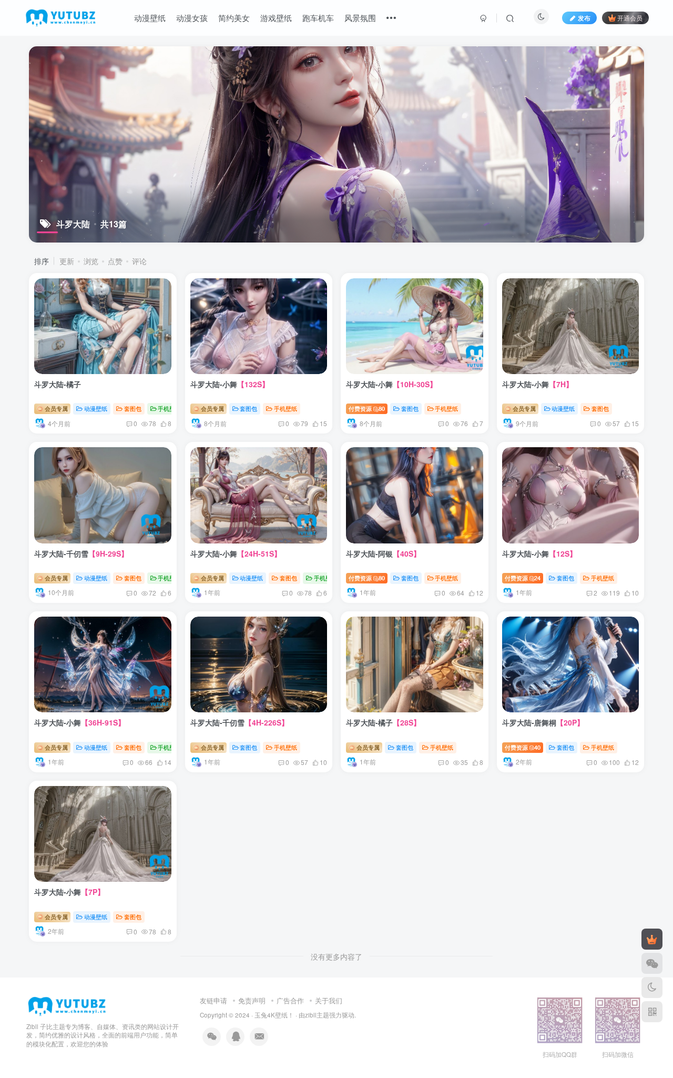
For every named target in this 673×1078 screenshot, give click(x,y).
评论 (139, 261)
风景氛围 (360, 17)
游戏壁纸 (276, 17)
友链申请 (213, 1000)
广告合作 (290, 1000)
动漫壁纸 (150, 17)
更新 (66, 261)
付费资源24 (523, 577)
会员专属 (55, 408)
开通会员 (630, 17)
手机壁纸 (169, 408)
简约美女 (234, 17)
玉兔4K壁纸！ (274, 1015)
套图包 (132, 408)
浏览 (91, 261)
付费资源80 (367, 408)
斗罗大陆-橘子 (57, 384)
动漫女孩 (192, 17)
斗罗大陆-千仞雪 (81, 553)
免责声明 (252, 1000)
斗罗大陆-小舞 (229, 384)
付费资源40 (523, 747)
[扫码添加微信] (651, 963)
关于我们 (328, 1000)
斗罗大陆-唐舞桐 (543, 722)
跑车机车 (318, 17)
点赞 (115, 261)
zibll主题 (317, 1015)
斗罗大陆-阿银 (383, 553)
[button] (99, 371)
